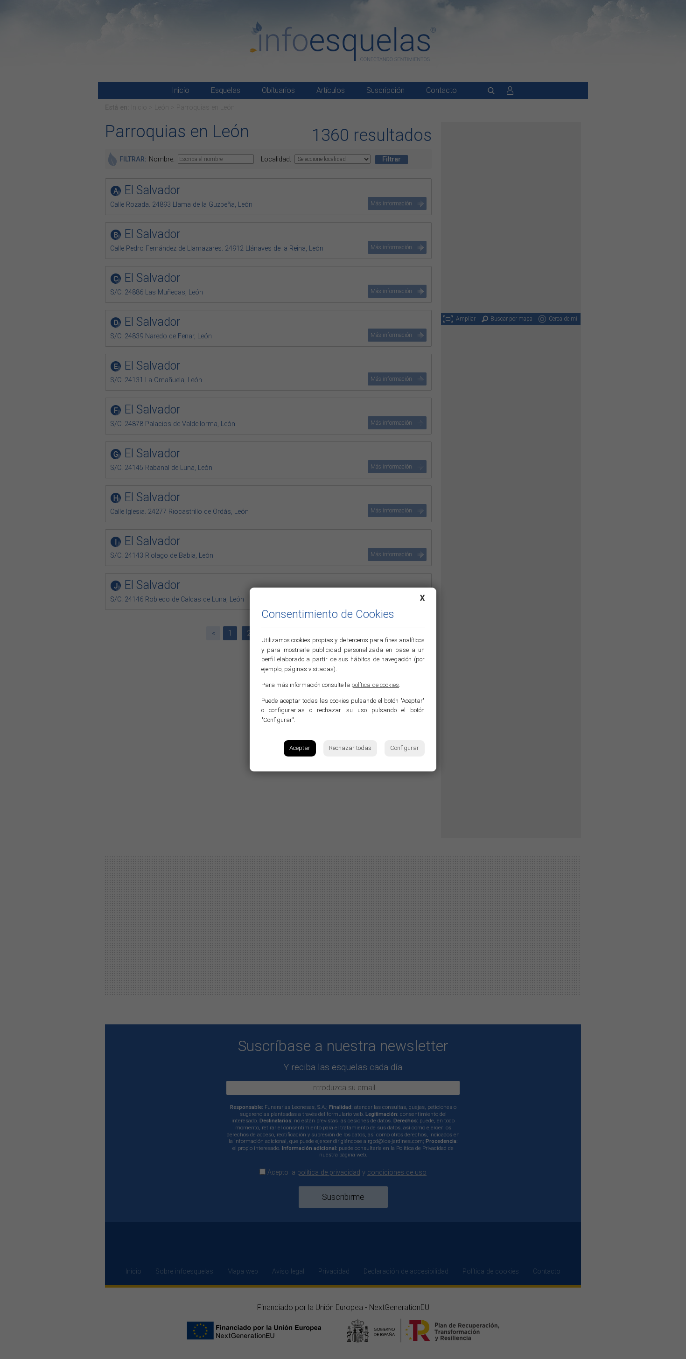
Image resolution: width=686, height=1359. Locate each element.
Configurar (404, 747)
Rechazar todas (350, 747)
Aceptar (299, 747)
